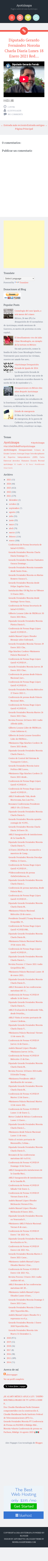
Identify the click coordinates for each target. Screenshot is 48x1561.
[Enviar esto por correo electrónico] (4, 100)
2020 (9, 1338)
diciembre (13, 500)
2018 (9, 1346)
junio (11, 520)
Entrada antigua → (37, 125)
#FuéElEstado (39, 464)
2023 (9, 487)
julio (11, 516)
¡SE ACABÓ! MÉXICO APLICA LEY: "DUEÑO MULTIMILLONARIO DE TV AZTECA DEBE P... (23, 1400)
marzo (12, 532)
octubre (13, 504)
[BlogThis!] (7, 100)
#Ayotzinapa (37, 442)
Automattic (19, 1539)
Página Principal (24, 128)
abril (11, 528)
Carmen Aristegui (17, 453)
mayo (12, 524)
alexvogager (14, 110)
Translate (24, 282)
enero (12, 540)
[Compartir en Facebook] (12, 100)
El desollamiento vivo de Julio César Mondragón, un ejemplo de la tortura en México (28, 341)
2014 (9, 1362)
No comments (15, 114)
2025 (9, 479)
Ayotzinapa (24, 5)
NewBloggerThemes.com (24, 1542)
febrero (12, 536)
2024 (9, 483)
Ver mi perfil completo (14, 1379)
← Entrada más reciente (14, 125)
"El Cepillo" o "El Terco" (23, 464)
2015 (9, 1358)
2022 (9, 492)
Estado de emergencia (25, 411)
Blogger (38, 1442)
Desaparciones (25, 450)
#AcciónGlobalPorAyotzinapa (19, 446)
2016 (9, 1354)
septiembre (14, 508)
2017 (9, 1350)
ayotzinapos (10, 449)
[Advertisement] (24, 244)
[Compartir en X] (10, 100)
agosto (12, 512)
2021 (9, 495)
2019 (9, 1342)
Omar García (8, 468)
